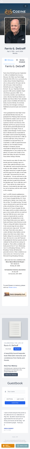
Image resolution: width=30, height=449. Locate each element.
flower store (12, 287)
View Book (8, 349)
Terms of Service (19, 441)
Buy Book (17, 349)
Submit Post (15, 403)
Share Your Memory (10, 374)
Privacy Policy (10, 441)
